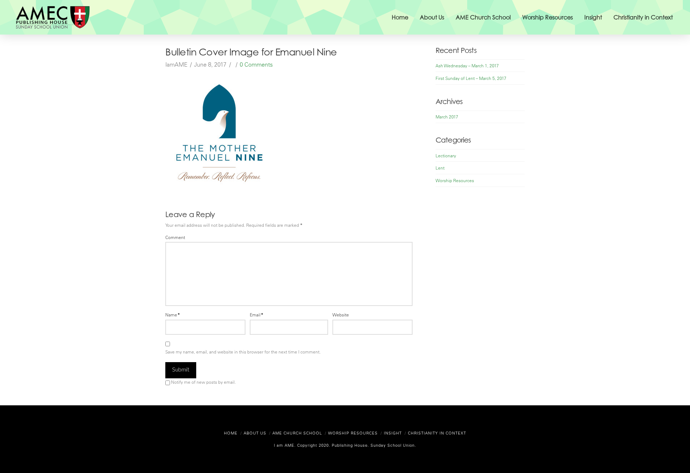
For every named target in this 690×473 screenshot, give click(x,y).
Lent (440, 168)
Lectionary (446, 155)
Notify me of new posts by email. (203, 382)
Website (340, 314)
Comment (175, 237)
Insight (393, 433)
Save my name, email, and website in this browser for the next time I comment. (243, 352)
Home (231, 433)
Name (172, 314)
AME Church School (297, 433)
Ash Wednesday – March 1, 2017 (467, 65)
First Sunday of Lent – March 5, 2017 (471, 78)
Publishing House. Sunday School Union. (373, 445)
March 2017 (447, 117)
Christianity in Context (437, 433)
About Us (255, 433)
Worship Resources (455, 180)
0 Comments (256, 64)
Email (256, 314)
